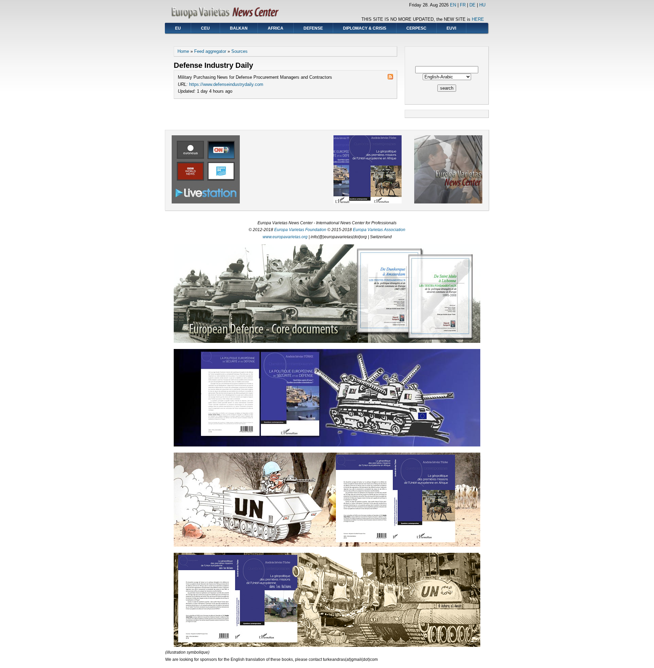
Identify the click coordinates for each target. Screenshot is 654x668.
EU (178, 28)
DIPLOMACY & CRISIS (364, 28)
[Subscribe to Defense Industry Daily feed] (390, 77)
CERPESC (416, 28)
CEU (205, 28)
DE (472, 4)
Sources (239, 51)
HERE (478, 19)
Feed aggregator (210, 51)
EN (453, 4)
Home (183, 51)
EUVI (451, 28)
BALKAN (239, 28)
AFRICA (275, 28)
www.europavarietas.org (285, 236)
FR (463, 4)
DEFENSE (313, 28)
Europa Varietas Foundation (300, 229)
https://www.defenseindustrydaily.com (226, 84)
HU (482, 4)
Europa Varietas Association (379, 229)
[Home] (227, 18)
